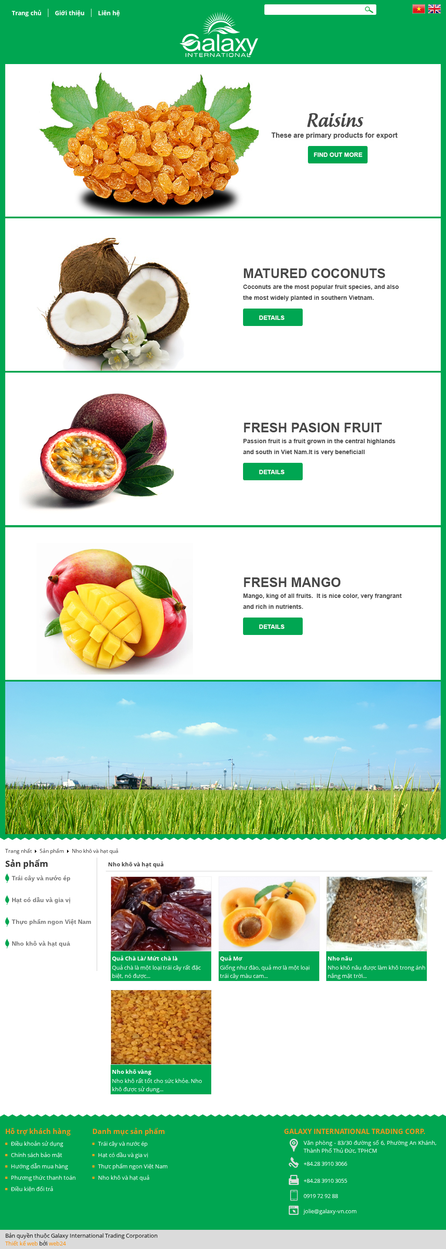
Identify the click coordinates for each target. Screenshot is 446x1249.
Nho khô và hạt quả (95, 851)
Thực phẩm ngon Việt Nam (51, 921)
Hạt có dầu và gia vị (41, 899)
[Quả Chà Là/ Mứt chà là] (161, 914)
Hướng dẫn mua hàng (39, 1166)
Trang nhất (18, 851)
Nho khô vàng (131, 1072)
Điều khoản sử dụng (37, 1143)
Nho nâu (340, 958)
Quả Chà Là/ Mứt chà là (145, 958)
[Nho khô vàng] (161, 1028)
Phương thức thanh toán (43, 1177)
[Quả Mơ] (269, 914)
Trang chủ (26, 13)
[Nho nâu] (376, 914)
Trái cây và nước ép (41, 878)
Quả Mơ (231, 958)
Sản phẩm (52, 851)
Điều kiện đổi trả (32, 1189)
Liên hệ (109, 13)
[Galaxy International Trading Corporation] (219, 34)
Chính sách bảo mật (36, 1155)
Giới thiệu (69, 13)
